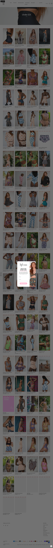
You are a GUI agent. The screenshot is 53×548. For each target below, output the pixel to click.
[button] (23, 283)
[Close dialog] (34, 262)
